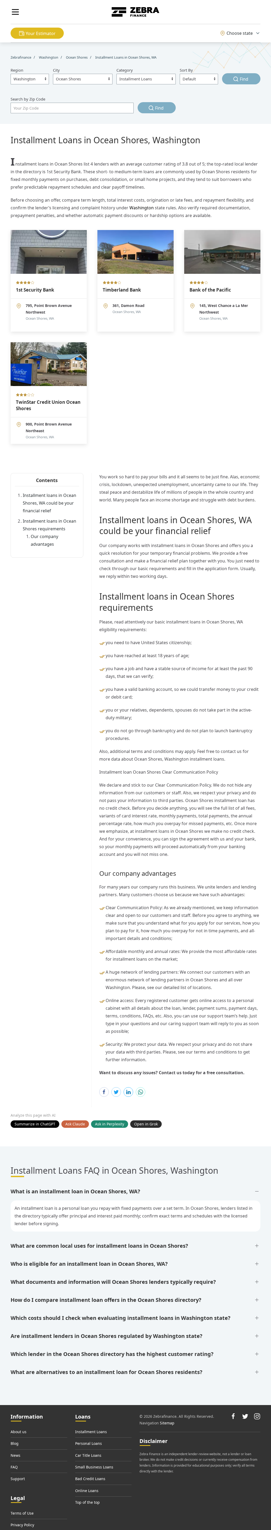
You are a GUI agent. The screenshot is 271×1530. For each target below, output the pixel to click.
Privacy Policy (22, 1524)
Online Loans (86, 1490)
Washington (141, 208)
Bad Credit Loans (90, 1478)
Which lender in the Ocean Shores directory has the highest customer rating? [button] (112, 1354)
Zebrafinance (21, 57)
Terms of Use (22, 1513)
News (15, 1455)
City (56, 70)
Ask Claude (75, 1123)
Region (17, 70)
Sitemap (167, 1422)
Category (124, 70)
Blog (15, 1443)
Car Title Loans (88, 1455)
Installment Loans (91, 1431)
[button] (15, 12)
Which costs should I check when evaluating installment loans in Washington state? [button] (121, 1317)
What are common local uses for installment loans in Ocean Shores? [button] (99, 1245)
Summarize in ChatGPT (35, 1123)
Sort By (186, 70)
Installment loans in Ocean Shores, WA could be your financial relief (49, 503)
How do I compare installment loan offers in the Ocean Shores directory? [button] (106, 1299)
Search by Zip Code (28, 99)
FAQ (14, 1467)
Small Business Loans (94, 1467)
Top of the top (87, 1502)
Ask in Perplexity (109, 1123)
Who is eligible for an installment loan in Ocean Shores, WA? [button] (89, 1263)
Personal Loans (88, 1443)
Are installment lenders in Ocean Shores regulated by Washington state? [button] (106, 1336)
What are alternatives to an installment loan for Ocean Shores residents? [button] (106, 1372)
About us (18, 1431)
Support (18, 1478)
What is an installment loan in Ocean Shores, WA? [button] (75, 1191)
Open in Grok (146, 1123)
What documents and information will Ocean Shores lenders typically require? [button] (113, 1281)
